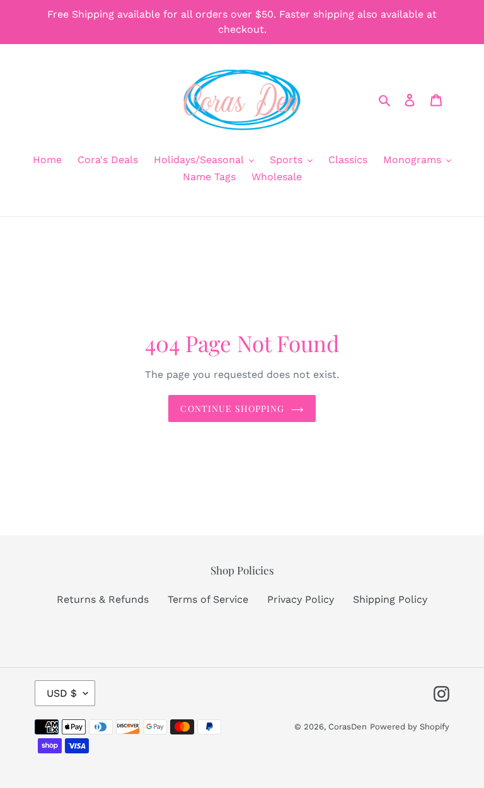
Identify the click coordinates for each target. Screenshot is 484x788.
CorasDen (347, 726)
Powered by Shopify (409, 726)
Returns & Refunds (103, 599)
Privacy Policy (300, 599)
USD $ (62, 693)
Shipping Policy (390, 599)
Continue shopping (232, 408)
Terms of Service (208, 599)
